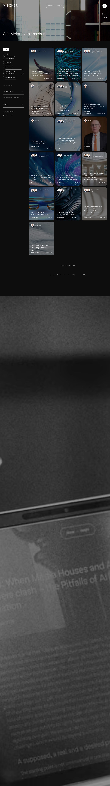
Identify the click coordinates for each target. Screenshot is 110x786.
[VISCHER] (10, 5)
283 (73, 274)
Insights (59, 6)
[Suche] (104, 14)
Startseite (51, 6)
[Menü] (104, 6)
